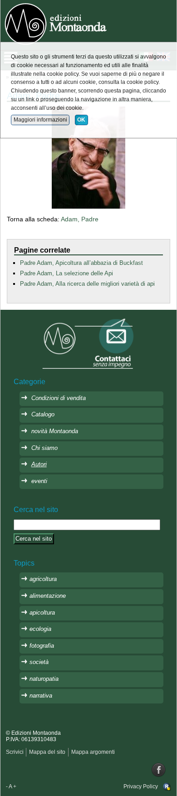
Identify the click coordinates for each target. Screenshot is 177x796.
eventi (39, 481)
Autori (39, 464)
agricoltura (43, 579)
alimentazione (48, 595)
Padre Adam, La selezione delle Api (66, 273)
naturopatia (44, 678)
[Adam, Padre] (88, 157)
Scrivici (15, 752)
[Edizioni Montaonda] (56, 23)
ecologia (40, 628)
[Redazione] (167, 786)
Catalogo (42, 414)
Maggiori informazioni (40, 119)
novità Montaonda (54, 431)
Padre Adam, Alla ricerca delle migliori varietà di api (87, 283)
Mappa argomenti (93, 752)
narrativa (41, 695)
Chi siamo (44, 447)
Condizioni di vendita (58, 398)
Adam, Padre (79, 219)
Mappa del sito (47, 752)
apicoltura (42, 612)
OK (81, 119)
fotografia (42, 645)
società (39, 662)
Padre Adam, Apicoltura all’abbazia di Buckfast (81, 262)
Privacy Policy (140, 786)
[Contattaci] (88, 343)
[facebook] (159, 769)
